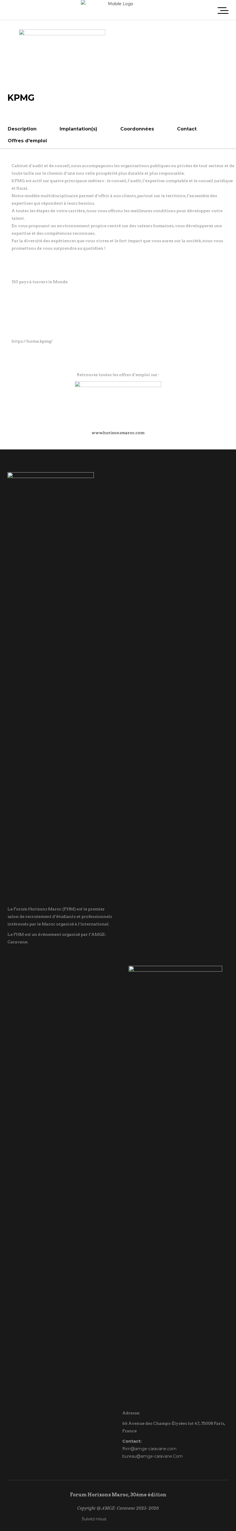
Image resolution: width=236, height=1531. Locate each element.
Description (22, 129)
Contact (187, 129)
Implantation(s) (78, 129)
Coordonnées (137, 129)
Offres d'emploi (27, 140)
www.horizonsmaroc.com (118, 432)
